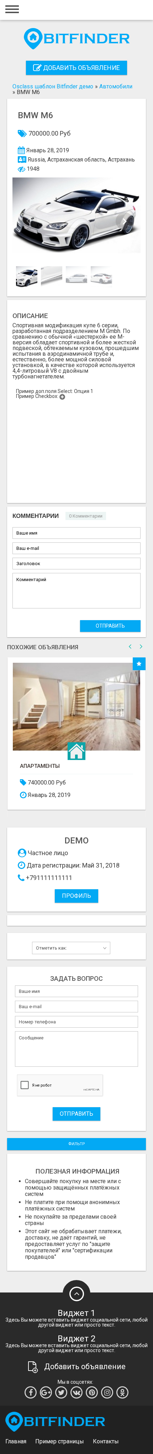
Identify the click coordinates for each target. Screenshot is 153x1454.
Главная (15, 1441)
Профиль (76, 895)
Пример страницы (59, 1441)
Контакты (106, 1441)
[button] (124, 221)
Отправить (110, 626)
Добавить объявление (81, 67)
